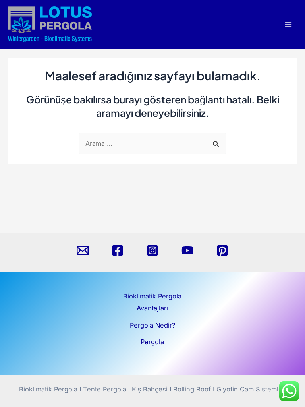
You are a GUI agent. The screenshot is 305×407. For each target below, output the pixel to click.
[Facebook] (117, 250)
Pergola (152, 342)
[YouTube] (187, 250)
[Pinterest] (222, 250)
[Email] (82, 250)
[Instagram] (152, 250)
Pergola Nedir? (152, 325)
